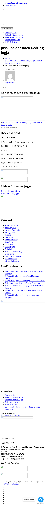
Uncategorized (11, 258)
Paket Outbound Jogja (14, 35)
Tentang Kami (10, 32)
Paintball (8, 249)
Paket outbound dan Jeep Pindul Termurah (22, 283)
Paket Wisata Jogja (12, 40)
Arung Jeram (10, 232)
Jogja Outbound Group (10, 484)
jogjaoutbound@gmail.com (16, 3)
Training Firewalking (13, 256)
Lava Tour (9, 242)
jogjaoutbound (10, 82)
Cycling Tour (10, 235)
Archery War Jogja (12, 230)
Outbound (9, 244)
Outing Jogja (10, 247)
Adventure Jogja (11, 225)
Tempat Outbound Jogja (10, 191)
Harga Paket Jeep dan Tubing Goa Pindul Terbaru (25, 281)
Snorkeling (9, 254)
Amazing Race (10, 228)
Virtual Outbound (12, 261)
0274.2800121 (10, 5)
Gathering (9, 237)
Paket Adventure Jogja (14, 37)
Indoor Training (11, 239)
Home (7, 58)
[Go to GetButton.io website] (40, 503)
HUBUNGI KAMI (11, 42)
